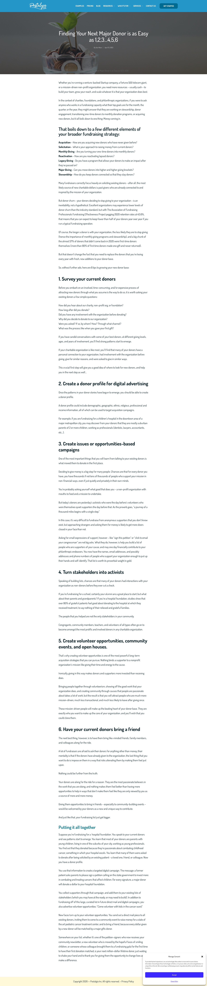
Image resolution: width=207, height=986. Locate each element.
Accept (174, 975)
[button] (202, 956)
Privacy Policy (174, 981)
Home (81, 70)
